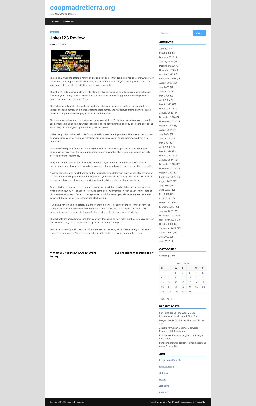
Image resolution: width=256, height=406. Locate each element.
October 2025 (166, 74)
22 (176, 287)
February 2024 (166, 155)
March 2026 (165, 53)
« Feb (162, 298)
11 (196, 277)
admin (52, 44)
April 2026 (164, 48)
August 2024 (165, 130)
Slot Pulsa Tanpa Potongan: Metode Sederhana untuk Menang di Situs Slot (178, 314)
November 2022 (167, 219)
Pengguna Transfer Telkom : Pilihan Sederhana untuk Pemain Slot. (182, 344)
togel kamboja (166, 366)
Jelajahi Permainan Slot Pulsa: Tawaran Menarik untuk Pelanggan (178, 329)
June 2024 (164, 138)
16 (183, 282)
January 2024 (166, 159)
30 (183, 291)
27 (162, 291)
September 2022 (167, 228)
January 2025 (166, 112)
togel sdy (164, 392)
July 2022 (164, 236)
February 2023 (166, 207)
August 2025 (165, 83)
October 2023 (166, 172)
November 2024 (167, 121)
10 (190, 277)
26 (203, 287)
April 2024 (164, 147)
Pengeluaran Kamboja (170, 360)
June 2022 (164, 241)
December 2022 (167, 215)
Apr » (169, 298)
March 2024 (165, 151)
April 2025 (164, 100)
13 (162, 282)
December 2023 (167, 164)
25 (196, 287)
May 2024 (164, 142)
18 (196, 282)
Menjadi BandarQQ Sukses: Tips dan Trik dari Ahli (182, 322)
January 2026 (166, 61)
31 (190, 291)
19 (203, 282)
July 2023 (164, 185)
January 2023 (166, 211)
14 (169, 282)
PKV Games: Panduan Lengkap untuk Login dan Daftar (181, 337)
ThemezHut (200, 402)
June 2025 (164, 91)
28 (169, 291)
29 (176, 291)
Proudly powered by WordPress (164, 402)
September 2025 (167, 78)
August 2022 (165, 232)
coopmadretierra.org (82, 7)
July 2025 (164, 87)
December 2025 (167, 65)
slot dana (164, 373)
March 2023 (165, 202)
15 (176, 282)
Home (55, 21)
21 (169, 287)
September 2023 (167, 177)
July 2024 (164, 134)
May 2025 (164, 95)
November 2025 (167, 70)
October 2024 (166, 125)
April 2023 (164, 198)
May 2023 (164, 194)
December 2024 (167, 117)
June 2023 (164, 189)
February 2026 (166, 57)
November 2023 (167, 168)
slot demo (164, 385)
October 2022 (166, 224)
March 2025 (165, 104)
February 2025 (166, 108)
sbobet (162, 379)
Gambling (68, 21)
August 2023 (165, 181)
